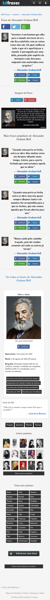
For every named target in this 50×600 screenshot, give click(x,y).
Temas (38, 425)
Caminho (22, 528)
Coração (10, 506)
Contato (35, 597)
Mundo (21, 497)
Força (20, 523)
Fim (8, 532)
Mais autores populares (23, 473)
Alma (20, 510)
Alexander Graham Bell (29, 70)
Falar (20, 532)
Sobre (42, 593)
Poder (32, 514)
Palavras (22, 519)
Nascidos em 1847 (14, 392)
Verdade (33, 501)
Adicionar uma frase (26, 553)
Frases (10, 425)
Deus (20, 501)
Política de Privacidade (21, 597)
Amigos (10, 497)
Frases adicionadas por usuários (24, 566)
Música (21, 536)
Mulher (21, 506)
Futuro (9, 541)
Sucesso (33, 536)
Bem (32, 497)
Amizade (10, 510)
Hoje (20, 514)
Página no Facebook (13, 593)
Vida (20, 492)
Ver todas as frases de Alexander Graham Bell (24, 278)
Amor (9, 492)
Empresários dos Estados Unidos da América (23, 383)
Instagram (34, 593)
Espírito (33, 532)
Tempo (9, 501)
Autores (19, 425)
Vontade (33, 541)
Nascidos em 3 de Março (32, 392)
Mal (31, 510)
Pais (8, 536)
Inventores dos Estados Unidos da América (23, 378)
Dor (31, 528)
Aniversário (23, 541)
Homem (33, 492)
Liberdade (10, 519)
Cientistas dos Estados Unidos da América (22, 387)
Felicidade (34, 506)
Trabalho (33, 519)
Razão (9, 528)
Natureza (34, 523)
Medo (9, 514)
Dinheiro (10, 523)
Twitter (25, 593)
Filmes (29, 425)
